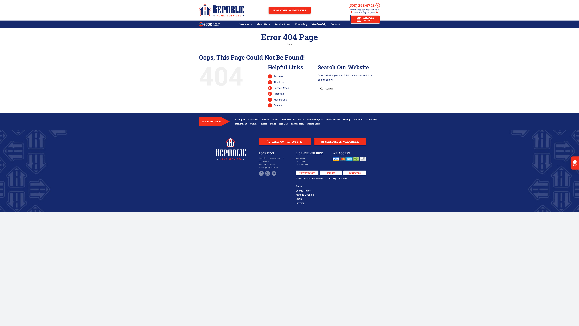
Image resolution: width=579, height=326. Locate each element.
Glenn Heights (315, 119)
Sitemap (300, 203)
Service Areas (281, 88)
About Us (279, 82)
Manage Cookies (305, 194)
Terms (299, 186)
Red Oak (283, 123)
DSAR (299, 199)
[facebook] (261, 173)
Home (290, 44)
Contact (278, 105)
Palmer (263, 123)
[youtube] (274, 173)
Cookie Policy (303, 190)
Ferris (301, 119)
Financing (279, 93)
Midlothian (241, 123)
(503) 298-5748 (361, 5)
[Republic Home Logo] (221, 5)
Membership (280, 99)
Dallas (265, 119)
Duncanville (288, 119)
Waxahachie (313, 123)
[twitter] (267, 173)
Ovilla (253, 123)
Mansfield (371, 119)
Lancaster (358, 119)
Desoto (275, 119)
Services (278, 76)
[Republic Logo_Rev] (230, 139)
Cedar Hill (253, 119)
